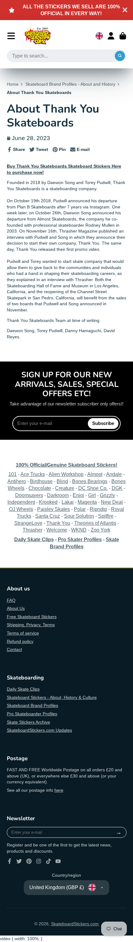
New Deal (112, 502)
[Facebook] (9, 861)
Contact (14, 649)
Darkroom (58, 495)
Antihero (16, 481)
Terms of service (23, 633)
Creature (64, 488)
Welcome (56, 530)
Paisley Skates (53, 509)
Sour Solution (79, 516)
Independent (21, 502)
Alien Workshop (66, 474)
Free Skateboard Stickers (32, 616)
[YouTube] (58, 861)
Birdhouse (41, 481)
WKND (79, 530)
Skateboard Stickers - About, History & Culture (52, 697)
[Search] (120, 56)
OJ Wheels (21, 509)
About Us (16, 608)
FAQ (11, 600)
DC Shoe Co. (93, 488)
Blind (62, 481)
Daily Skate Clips (23, 689)
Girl (92, 495)
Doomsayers (29, 495)
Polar (80, 509)
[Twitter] (19, 861)
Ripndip (98, 509)
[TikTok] (48, 861)
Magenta (87, 502)
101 (12, 474)
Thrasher (32, 530)
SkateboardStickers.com (75, 923)
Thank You (58, 523)
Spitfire (106, 516)
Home (13, 84)
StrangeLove (28, 523)
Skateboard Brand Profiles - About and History (70, 84)
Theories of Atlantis (95, 523)
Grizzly (107, 495)
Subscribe (103, 423)
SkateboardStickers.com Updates (39, 730)
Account (111, 36)
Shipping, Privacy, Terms (31, 624)
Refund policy (20, 641)
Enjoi (78, 495)
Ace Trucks (32, 474)
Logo (37, 36)
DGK (117, 488)
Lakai (68, 502)
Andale (114, 474)
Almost (94, 474)
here (58, 790)
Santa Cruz (47, 516)
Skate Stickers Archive (28, 722)
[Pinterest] (29, 861)
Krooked (48, 502)
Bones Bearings (89, 481)
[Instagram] (38, 861)
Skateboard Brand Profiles (32, 705)
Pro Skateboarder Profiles (32, 713)
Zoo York (100, 530)
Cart (123, 36)
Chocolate (39, 488)
